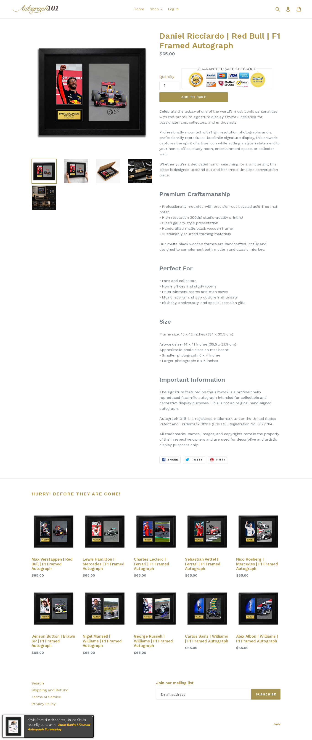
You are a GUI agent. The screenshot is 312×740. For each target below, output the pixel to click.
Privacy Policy (44, 704)
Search (38, 683)
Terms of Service (46, 697)
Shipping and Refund (50, 690)
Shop (155, 9)
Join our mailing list (175, 683)
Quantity (166, 77)
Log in (173, 9)
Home (139, 9)
